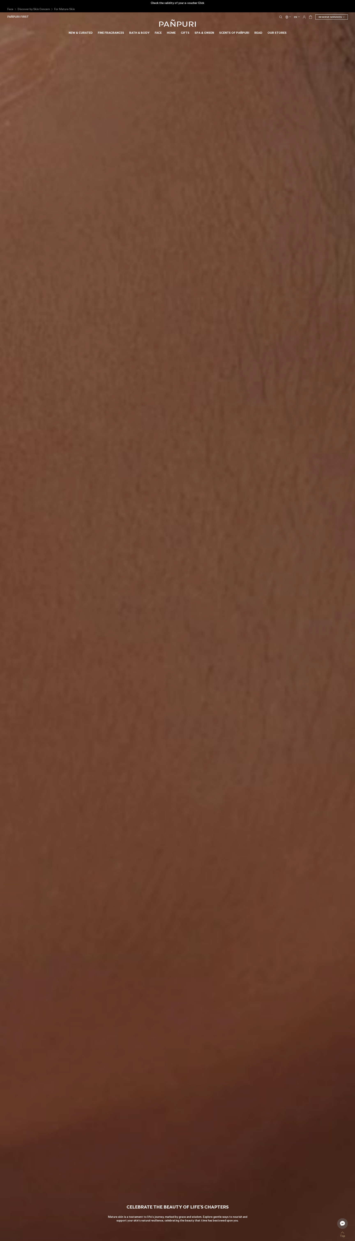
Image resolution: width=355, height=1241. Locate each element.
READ (258, 33)
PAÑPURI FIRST (18, 17)
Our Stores (277, 33)
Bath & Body (139, 33)
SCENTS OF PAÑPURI (234, 33)
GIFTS (185, 33)
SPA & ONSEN (204, 33)
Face (10, 9)
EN (295, 17)
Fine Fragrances (111, 33)
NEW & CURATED (81, 33)
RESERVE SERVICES (330, 17)
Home (171, 33)
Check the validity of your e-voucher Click (177, 3)
